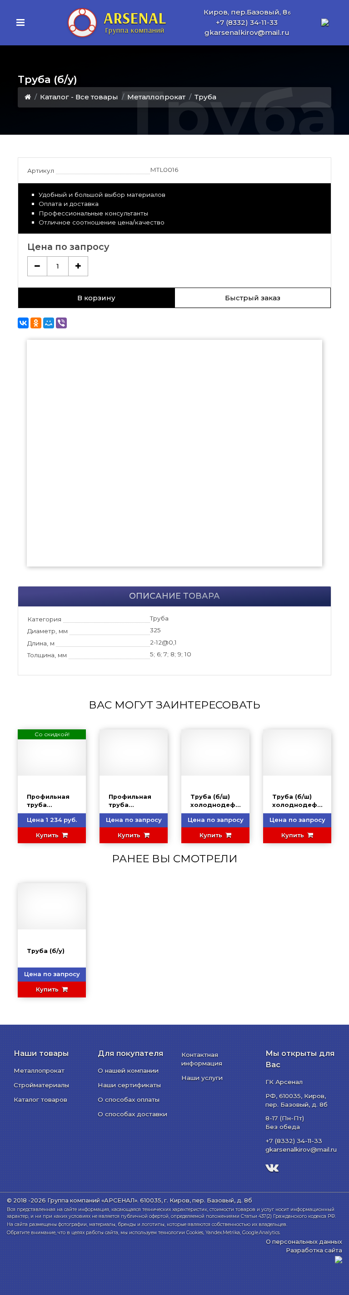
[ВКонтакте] (23, 323)
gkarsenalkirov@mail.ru (246, 32)
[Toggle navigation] (20, 23)
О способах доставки (132, 1114)
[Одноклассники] (35, 323)
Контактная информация (201, 1059)
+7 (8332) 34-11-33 (247, 22)
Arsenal (135, 21)
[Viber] (61, 323)
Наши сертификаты (129, 1085)
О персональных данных (304, 1241)
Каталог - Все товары (79, 97)
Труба (205, 97)
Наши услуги (202, 1077)
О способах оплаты (129, 1099)
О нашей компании (128, 1070)
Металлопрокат (156, 97)
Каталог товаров (40, 1099)
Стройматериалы (41, 1085)
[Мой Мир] (48, 323)
